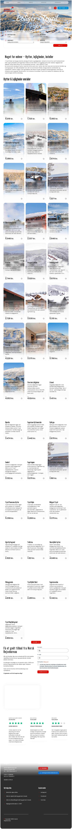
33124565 (44, 768)
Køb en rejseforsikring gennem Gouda (16, 796)
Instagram (43, 792)
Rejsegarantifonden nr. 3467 (14, 804)
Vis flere (35, 642)
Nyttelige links (7, 788)
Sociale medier (42, 788)
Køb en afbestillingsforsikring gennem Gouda (18, 800)
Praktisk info (41, 8)
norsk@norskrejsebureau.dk (50, 773)
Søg (59, 45)
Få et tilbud (62, 8)
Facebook (43, 796)
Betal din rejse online (12, 792)
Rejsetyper (19, 8)
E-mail (39, 654)
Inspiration (30, 8)
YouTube (43, 800)
